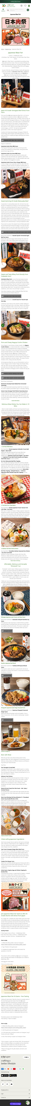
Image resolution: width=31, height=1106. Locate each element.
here (5, 961)
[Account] (21, 6)
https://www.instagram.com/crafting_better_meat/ (13, 944)
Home (2, 49)
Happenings (8, 49)
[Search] (28, 10)
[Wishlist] (25, 6)
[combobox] (18, 10)
